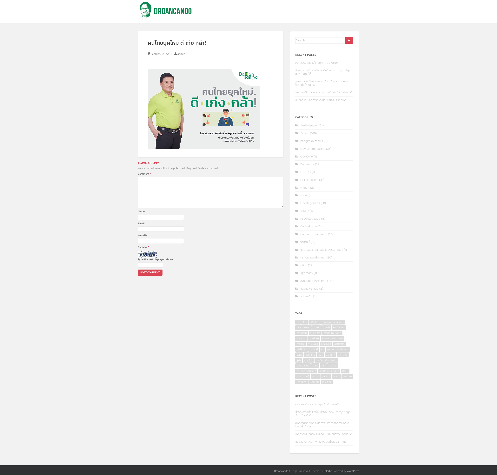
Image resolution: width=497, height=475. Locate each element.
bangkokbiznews (311, 141)
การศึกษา (314, 338)
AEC (305, 322)
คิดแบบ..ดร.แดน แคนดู (313, 234)
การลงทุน (301, 338)
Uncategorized (310, 203)
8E (298, 322)
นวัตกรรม (310, 355)
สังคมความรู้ (303, 376)
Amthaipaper (309, 126)
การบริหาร (315, 333)
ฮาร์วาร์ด (347, 376)
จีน (322, 349)
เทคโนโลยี (302, 382)
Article (304, 133)
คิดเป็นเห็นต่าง (308, 226)
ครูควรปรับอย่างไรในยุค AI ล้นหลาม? (316, 63)
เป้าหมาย (314, 382)
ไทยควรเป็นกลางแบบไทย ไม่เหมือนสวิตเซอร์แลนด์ (323, 92)
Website (142, 235)
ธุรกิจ (299, 355)
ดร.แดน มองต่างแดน (312, 258)
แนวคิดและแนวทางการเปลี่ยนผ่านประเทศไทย (321, 100)
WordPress (353, 471)
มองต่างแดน (303, 365)
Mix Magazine (309, 180)
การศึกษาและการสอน (332, 338)
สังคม (345, 371)
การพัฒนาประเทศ (332, 333)
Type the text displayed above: (156, 259)
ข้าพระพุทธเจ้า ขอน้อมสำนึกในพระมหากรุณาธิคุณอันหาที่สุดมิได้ (323, 72)
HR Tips (305, 172)
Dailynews (307, 164)
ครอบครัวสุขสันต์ (310, 219)
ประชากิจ (330, 355)
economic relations (332, 322)
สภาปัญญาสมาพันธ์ (329, 371)
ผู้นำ (299, 360)
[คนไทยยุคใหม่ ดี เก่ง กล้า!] (204, 108)
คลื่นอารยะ (339, 344)
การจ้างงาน (338, 327)
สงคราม (333, 365)
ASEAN (314, 322)
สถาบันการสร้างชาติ (306, 371)
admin (181, 54)
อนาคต (315, 376)
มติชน (303, 265)
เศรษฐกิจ (326, 382)
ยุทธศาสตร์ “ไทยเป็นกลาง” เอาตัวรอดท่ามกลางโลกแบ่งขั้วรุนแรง (322, 83)
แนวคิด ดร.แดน (309, 289)
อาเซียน (326, 376)
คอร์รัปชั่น (301, 349)
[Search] (349, 40)
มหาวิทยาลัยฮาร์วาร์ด (326, 360)
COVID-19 (306, 157)
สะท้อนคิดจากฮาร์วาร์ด (313, 281)
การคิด (317, 327)
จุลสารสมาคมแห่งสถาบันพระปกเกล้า (321, 250)
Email (141, 223)
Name (141, 211)
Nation (304, 188)
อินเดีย (336, 376)
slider (304, 195)
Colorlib (327, 471)
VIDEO (304, 211)
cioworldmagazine (312, 149)
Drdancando (281, 471)
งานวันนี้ (305, 242)
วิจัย (323, 365)
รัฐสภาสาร (306, 273)
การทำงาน (302, 333)
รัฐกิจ (315, 365)
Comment (144, 174)
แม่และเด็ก (306, 296)
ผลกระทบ (343, 355)
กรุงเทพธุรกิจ (303, 327)
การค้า (327, 327)
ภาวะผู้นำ (308, 360)
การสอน (301, 344)
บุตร (320, 355)
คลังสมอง (326, 344)
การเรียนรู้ (313, 344)
